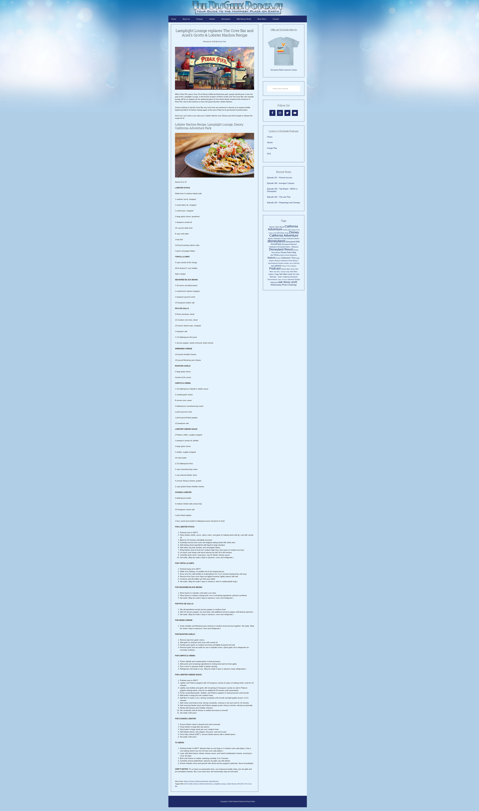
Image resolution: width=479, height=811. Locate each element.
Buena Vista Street (276, 227)
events (287, 255)
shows (283, 269)
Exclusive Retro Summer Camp (284, 70)
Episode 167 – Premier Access (279, 177)
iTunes (269, 137)
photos (278, 266)
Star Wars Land (285, 274)
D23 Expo (280, 233)
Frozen (278, 258)
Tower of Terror (282, 279)
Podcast (275, 268)
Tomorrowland (272, 279)
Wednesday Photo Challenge (284, 285)
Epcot (282, 255)
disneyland (276, 241)
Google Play (272, 148)
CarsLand (286, 230)
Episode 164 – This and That (278, 197)
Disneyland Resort (281, 249)
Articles (186, 781)
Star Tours (291, 269)
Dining (287, 233)
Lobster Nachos (231, 784)
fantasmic (293, 255)
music (291, 263)
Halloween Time (288, 258)
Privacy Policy (250, 801)
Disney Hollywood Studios (290, 238)
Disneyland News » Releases (288, 247)
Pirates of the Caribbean (289, 266)
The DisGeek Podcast (237, 7)
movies (286, 263)
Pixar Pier (241, 784)
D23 (275, 233)
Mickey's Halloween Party (283, 261)
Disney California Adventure (198, 781)
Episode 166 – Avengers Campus (280, 183)
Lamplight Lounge (219, 784)
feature (271, 257)
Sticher (270, 142)
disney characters (274, 238)
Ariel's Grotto (188, 784)
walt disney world (287, 282)
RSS (269, 154)
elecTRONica (275, 255)
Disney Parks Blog (288, 252)
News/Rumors (214, 781)
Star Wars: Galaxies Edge (282, 271)
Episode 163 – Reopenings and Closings (283, 202)
